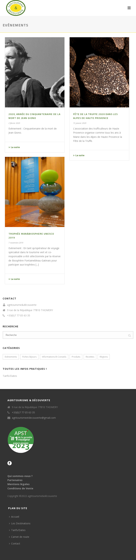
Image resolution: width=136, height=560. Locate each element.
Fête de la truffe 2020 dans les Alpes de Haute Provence (95, 116)
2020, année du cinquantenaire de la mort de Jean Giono (34, 116)
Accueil (15, 516)
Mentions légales (18, 484)
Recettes (90, 356)
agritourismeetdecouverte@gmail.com (34, 417)
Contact (15, 543)
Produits (76, 356)
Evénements (11, 356)
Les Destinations (20, 523)
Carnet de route (20, 536)
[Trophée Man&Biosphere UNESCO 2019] (34, 192)
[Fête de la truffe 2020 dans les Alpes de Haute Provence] (99, 72)
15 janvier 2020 (79, 123)
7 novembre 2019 (15, 242)
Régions (104, 356)
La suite (15, 147)
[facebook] (9, 463)
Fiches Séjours (29, 356)
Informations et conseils (54, 356)
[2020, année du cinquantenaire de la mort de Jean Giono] (34, 72)
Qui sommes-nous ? (20, 476)
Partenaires (14, 480)
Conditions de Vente (20, 488)
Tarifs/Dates (10, 376)
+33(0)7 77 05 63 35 (18, 315)
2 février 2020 (14, 123)
